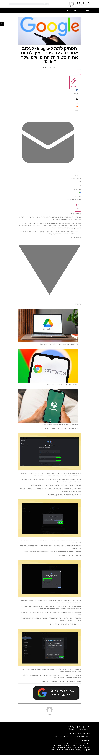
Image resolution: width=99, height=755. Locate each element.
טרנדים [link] (75, 10)
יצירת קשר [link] (68, 10)
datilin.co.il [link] (85, 744)
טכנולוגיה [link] (45, 67)
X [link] (77, 103)
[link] (2, 24)
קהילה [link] (87, 10)
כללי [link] (82, 10)
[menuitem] (73, 82)
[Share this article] (79, 72)
